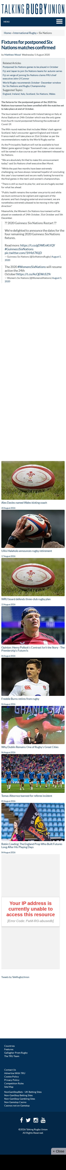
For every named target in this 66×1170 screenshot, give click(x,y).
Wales (52, 94)
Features (8, 1049)
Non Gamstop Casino (15, 1102)
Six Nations (42, 94)
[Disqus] (33, 329)
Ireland (16, 94)
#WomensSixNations (32, 267)
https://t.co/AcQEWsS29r (34, 274)
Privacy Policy (11, 1080)
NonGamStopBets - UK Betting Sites (23, 1092)
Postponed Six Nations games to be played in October (30, 67)
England (7, 94)
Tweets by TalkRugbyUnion (15, 977)
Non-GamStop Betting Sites (18, 1095)
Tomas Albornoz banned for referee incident (26, 795)
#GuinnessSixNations (19, 249)
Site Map (8, 1086)
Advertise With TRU (14, 1073)
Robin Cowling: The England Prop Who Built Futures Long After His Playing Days (31, 845)
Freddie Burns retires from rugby (20, 698)
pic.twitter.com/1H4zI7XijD (23, 253)
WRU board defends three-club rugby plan (26, 599)
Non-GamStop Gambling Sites (19, 1098)
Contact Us (10, 1069)
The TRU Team (11, 1056)
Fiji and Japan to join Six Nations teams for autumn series (32, 71)
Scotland (30, 94)
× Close (58, 1151)
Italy (23, 94)
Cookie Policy (11, 1076)
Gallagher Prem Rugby (16, 1052)
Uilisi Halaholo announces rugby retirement (26, 550)
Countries (9, 1046)
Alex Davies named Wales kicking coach (24, 502)
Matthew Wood (12, 54)
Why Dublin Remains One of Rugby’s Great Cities (30, 747)
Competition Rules (14, 1083)
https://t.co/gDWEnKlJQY (37, 245)
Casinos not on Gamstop (17, 1105)
